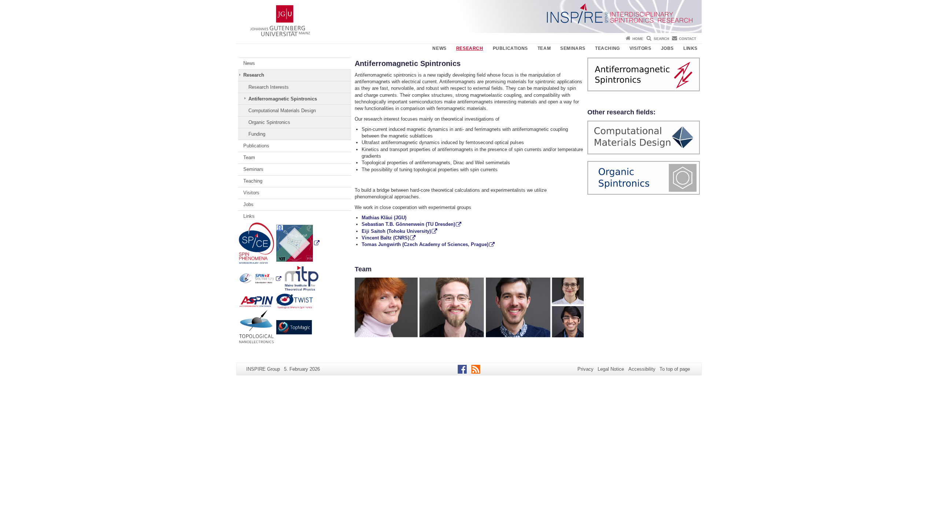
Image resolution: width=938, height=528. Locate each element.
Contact (687, 39)
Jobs (667, 48)
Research (469, 48)
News (439, 48)
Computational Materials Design (282, 110)
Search (661, 39)
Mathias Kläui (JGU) (384, 217)
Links (690, 48)
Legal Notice (611, 369)
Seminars (573, 48)
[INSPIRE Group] (469, 16)
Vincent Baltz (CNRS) (385, 238)
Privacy (585, 369)
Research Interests (268, 87)
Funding (256, 134)
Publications (510, 48)
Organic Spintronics (269, 122)
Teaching (607, 48)
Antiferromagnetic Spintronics (282, 99)
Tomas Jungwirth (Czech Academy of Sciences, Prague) (425, 244)
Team (544, 48)
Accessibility (642, 369)
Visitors (640, 48)
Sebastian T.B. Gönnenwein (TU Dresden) (408, 224)
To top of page (675, 369)
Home (637, 39)
